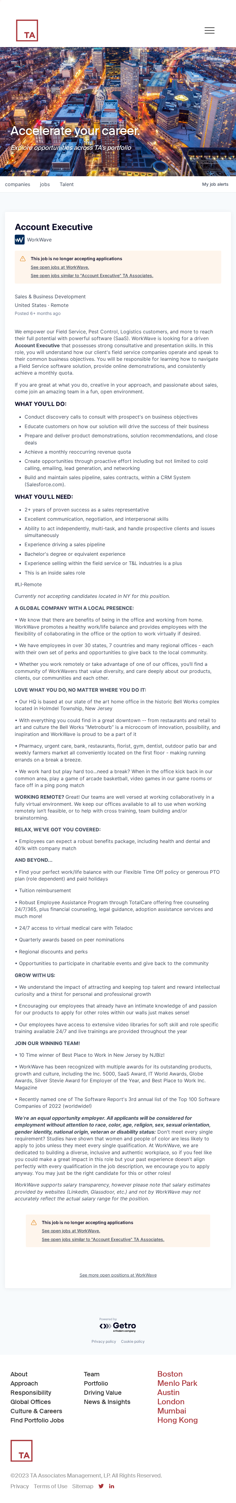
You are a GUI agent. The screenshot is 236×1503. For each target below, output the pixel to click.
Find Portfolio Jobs (37, 1420)
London (171, 1401)
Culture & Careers (36, 1411)
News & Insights (107, 1402)
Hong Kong (177, 1420)
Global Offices (30, 1402)
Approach (24, 1383)
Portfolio (96, 1383)
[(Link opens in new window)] (101, 1486)
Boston (170, 1374)
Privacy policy (104, 1341)
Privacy (19, 1486)
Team (92, 1374)
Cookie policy (133, 1341)
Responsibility (30, 1393)
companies (17, 184)
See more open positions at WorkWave (118, 1275)
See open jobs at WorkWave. (60, 267)
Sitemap (82, 1486)
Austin (168, 1392)
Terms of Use (50, 1486)
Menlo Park (177, 1383)
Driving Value (103, 1393)
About (19, 1374)
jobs (45, 184)
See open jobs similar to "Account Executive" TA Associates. (92, 275)
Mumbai (171, 1411)
